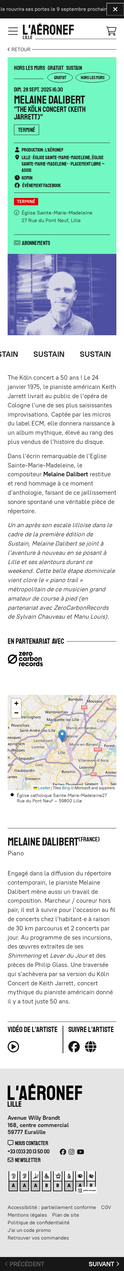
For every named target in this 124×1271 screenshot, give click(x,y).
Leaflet (43, 787)
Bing (66, 787)
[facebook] (74, 1046)
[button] (62, 736)
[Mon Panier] (111, 31)
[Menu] (13, 31)
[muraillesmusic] (90, 1046)
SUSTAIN (39, 354)
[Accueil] (48, 31)
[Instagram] (71, 1152)
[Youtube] (80, 1152)
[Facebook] (63, 1152)
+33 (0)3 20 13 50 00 (29, 1151)
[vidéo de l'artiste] (13, 1049)
